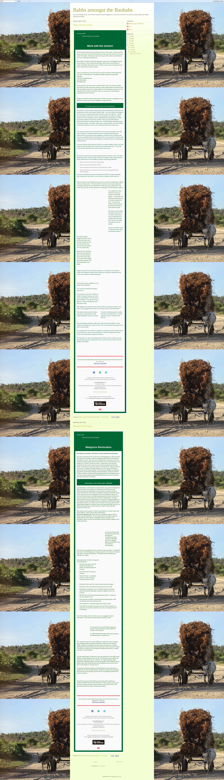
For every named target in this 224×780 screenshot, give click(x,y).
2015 (130, 38)
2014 (130, 36)
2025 (130, 45)
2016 (130, 41)
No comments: (105, 417)
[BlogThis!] (114, 417)
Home (95, 762)
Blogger (119, 776)
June (131, 47)
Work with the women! (83, 25)
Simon (130, 29)
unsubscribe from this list (108, 398)
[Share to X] (115, 417)
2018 (130, 43)
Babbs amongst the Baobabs (136, 23)
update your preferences (95, 398)
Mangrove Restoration (82, 426)
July (131, 49)
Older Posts (119, 762)
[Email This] (112, 417)
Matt (130, 26)
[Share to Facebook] (117, 417)
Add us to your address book (100, 392)
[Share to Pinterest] (119, 417)
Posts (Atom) (102, 766)
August (132, 51)
